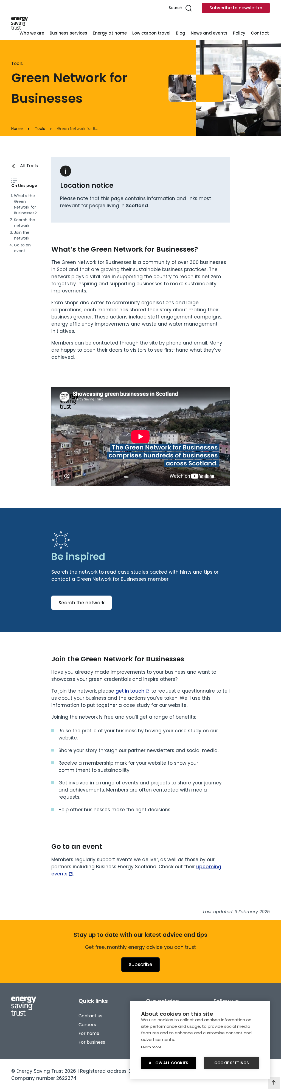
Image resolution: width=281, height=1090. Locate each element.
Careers (87, 1024)
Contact (260, 33)
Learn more (151, 1047)
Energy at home (110, 33)
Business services (68, 33)
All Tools (29, 166)
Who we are (31, 33)
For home (88, 1033)
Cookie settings (231, 1063)
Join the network (21, 235)
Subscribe (140, 964)
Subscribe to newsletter (235, 8)
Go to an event (22, 248)
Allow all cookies (168, 1063)
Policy (239, 33)
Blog (180, 33)
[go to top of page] (274, 1083)
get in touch (130, 691)
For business (91, 1042)
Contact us (90, 1016)
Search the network (24, 222)
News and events (209, 33)
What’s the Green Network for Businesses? (25, 204)
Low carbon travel (151, 33)
